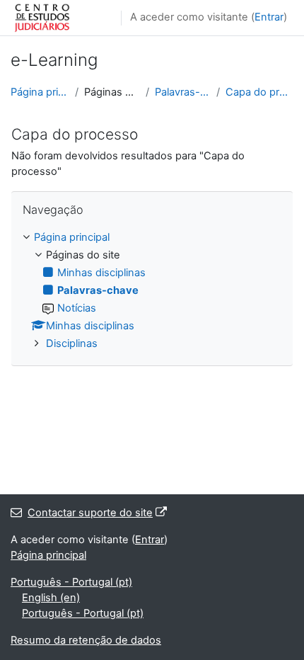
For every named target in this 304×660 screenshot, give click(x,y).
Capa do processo (259, 92)
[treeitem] (152, 291)
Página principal (40, 92)
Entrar (269, 17)
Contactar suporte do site (90, 512)
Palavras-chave (183, 92)
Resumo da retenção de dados (86, 640)
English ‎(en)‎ (51, 597)
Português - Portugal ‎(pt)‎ (71, 582)
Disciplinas (72, 343)
